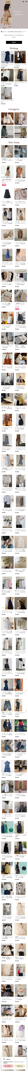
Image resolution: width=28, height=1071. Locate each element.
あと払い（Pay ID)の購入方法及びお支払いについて (14, 31)
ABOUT (14, 42)
